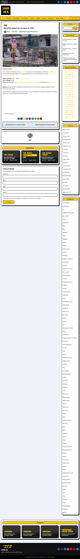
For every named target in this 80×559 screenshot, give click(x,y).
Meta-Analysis (66, 397)
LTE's (64, 390)
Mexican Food (66, 400)
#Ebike (54, 71)
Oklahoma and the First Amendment (68, 534)
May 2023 (65, 156)
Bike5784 (24, 31)
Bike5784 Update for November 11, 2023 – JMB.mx (70, 72)
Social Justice (66, 479)
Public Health (66, 463)
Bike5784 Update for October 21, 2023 (19, 28)
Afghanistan (66, 206)
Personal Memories (67, 446)
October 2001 (66, 172)
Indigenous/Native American (28, 155)
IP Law (64, 347)
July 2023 (65, 149)
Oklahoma (35, 31)
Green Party (66, 311)
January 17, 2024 (13, 160)
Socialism (65, 486)
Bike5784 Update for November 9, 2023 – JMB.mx (70, 82)
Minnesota (65, 410)
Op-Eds (64, 436)
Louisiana (65, 387)
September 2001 (67, 175)
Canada (65, 252)
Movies (64, 413)
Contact (32, 18)
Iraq (64, 351)
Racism (64, 466)
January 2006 (66, 165)
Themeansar (52, 557)
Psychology (66, 459)
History (64, 321)
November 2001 (66, 169)
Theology (65, 499)
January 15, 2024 (32, 160)
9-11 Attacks (66, 203)
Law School (65, 370)
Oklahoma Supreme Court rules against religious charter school (70, 59)
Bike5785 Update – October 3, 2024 (47, 534)
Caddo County (66, 249)
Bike (5, 25)
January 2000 (66, 189)
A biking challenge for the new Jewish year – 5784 (70, 76)
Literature (65, 384)
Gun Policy (65, 314)
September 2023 (67, 146)
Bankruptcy (66, 222)
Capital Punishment (68, 258)
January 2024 (66, 136)
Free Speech (66, 305)
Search (70, 24)
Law (64, 367)
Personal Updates (67, 450)
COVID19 (65, 285)
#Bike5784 (23, 71)
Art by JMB (65, 216)
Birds (64, 235)
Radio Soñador (60, 18)
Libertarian (65, 380)
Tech (64, 492)
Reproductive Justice (68, 473)
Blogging (65, 239)
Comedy (65, 278)
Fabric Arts (65, 295)
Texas (64, 496)
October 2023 (66, 142)
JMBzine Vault (66, 361)
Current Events (66, 291)
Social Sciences (66, 482)
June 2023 (65, 152)
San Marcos (65, 476)
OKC (31, 31)
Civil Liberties (66, 272)
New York (65, 423)
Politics (65, 456)
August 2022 (66, 159)
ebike (28, 31)
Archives (8, 18)
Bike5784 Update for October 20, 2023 (15, 124)
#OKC (21, 78)
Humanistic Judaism (68, 328)
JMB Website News (67, 357)
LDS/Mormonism (67, 374)
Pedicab (65, 443)
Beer (64, 226)
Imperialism (65, 334)
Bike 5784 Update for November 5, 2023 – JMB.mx (70, 92)
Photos (64, 453)
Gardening (65, 308)
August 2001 (66, 179)
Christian (65, 265)
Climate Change (67, 275)
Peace (64, 440)
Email (4, 186)
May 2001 (65, 182)
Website (4, 192)
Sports (64, 489)
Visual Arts (65, 509)
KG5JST (38, 18)
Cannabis (65, 255)
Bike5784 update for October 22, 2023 (45, 124)
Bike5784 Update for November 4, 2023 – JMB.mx (70, 102)
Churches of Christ (67, 268)
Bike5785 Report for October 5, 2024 (28, 534)
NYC (64, 426)
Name (4, 180)
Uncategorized (66, 505)
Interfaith (65, 341)
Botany (64, 245)
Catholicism (66, 262)
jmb (30, 140)
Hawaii (64, 318)
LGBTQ (64, 377)
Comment (5, 174)
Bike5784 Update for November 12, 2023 (9, 158)
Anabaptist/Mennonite (68, 212)
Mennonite (65, 394)
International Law (67, 344)
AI (63, 209)
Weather (65, 512)
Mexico (64, 403)
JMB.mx (4, 550)
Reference (51, 18)
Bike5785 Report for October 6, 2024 (9, 534)
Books (64, 242)
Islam (64, 354)
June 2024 (65, 133)
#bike (50, 71)
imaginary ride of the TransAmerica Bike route (26, 82)
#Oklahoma (26, 78)
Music (64, 417)
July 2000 (65, 185)
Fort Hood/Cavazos (67, 301)
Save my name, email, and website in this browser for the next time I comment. (22, 198)
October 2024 (66, 129)
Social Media (16, 18)
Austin (64, 219)
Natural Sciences (67, 420)
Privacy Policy (24, 18)
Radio (64, 469)
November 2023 (67, 139)
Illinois (64, 331)
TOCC (64, 502)
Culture (65, 288)
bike (20, 31)
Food (64, 298)
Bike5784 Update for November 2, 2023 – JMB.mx (70, 112)
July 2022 (65, 162)
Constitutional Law (67, 282)
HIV (64, 324)
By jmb (8, 31)
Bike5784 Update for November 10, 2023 (48, 158)
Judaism (65, 364)
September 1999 (67, 192)
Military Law (66, 407)
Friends (44, 18)
